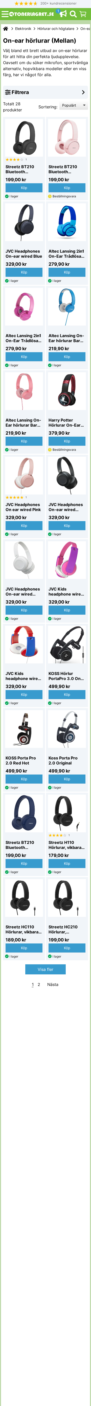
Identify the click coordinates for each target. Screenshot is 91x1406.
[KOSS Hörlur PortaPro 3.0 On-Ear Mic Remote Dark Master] (67, 644)
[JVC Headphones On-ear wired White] (24, 560)
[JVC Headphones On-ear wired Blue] (24, 222)
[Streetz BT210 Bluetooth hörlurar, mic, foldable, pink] (67, 138)
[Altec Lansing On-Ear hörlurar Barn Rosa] (24, 391)
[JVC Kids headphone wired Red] (24, 644)
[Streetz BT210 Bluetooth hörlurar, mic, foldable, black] (24, 138)
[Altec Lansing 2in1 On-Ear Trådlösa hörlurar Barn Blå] (67, 222)
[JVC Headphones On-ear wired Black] (67, 475)
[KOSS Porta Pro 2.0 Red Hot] (24, 729)
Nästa (52, 984)
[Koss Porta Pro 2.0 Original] (67, 729)
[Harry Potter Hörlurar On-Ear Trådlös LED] (67, 391)
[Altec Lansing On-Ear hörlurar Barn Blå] (67, 307)
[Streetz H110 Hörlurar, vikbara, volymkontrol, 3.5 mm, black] (67, 813)
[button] (45, 3)
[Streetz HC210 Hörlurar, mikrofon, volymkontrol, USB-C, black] (67, 898)
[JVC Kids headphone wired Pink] (67, 560)
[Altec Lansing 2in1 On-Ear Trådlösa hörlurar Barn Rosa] (24, 307)
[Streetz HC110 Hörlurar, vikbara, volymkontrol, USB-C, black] (24, 898)
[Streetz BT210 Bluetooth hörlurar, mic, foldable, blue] (24, 813)
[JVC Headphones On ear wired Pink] (24, 475)
